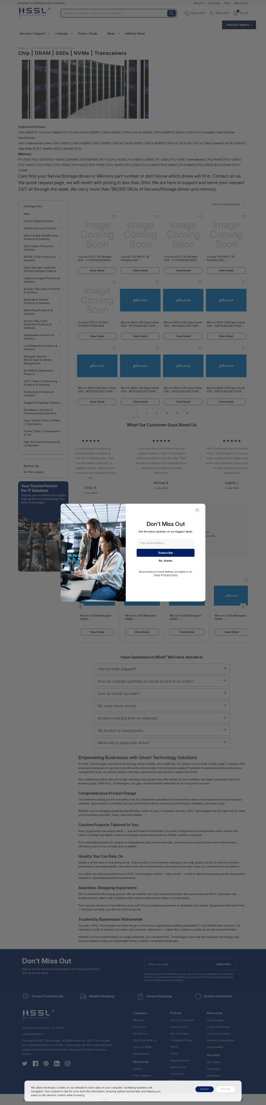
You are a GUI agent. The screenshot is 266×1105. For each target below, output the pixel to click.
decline (225, 1089)
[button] (197, 510)
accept (204, 1089)
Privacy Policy (170, 575)
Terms (156, 575)
